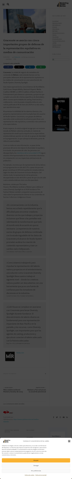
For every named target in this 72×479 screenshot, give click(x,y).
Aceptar (36, 460)
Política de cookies (29, 475)
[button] (69, 441)
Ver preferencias (36, 471)
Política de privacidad (40, 475)
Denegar (36, 465)
